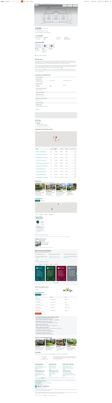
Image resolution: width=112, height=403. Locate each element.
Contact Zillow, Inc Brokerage (39, 384)
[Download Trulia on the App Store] (40, 386)
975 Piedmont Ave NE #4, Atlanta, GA (42, 157)
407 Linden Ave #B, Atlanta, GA (41, 168)
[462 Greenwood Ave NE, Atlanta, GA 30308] (61, 342)
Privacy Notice (70, 389)
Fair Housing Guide (46, 389)
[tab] (37, 201)
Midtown (49, 32)
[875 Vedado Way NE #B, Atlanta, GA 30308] (40, 342)
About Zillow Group (41, 389)
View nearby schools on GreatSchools (42, 234)
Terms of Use (60, 389)
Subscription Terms (64, 389)
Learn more (67, 236)
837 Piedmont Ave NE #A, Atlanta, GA (42, 177)
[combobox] (14, 1)
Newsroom (52, 389)
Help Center (52, 395)
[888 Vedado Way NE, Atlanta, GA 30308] (50, 342)
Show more (38, 313)
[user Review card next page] (77, 273)
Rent (27, 1)
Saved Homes (86, 1)
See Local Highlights (44, 244)
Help (67, 389)
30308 (50, 3)
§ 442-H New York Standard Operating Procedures (40, 381)
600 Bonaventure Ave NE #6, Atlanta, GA (42, 163)
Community (40, 264)
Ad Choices (73, 389)
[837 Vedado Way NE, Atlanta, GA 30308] (71, 186)
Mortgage (31, 1)
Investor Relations (56, 389)
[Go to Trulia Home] (3, 1)
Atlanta (46, 3)
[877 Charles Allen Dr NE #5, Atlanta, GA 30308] (71, 342)
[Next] (76, 189)
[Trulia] (36, 386)
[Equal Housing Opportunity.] (45, 395)
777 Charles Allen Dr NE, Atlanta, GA (41, 154)
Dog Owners (46, 264)
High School (51, 214)
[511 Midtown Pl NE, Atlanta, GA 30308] (50, 186)
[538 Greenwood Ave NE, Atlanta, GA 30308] (61, 186)
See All (37, 289)
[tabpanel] (56, 305)
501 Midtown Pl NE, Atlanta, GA (41, 151)
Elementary (41, 214)
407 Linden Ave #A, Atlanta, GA (41, 174)
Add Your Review (56, 282)
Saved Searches (93, 1)
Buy (24, 1)
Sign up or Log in (101, 1)
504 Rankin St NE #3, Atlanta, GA (41, 171)
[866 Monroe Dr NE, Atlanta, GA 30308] (40, 186)
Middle (46, 214)
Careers (50, 389)
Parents (51, 264)
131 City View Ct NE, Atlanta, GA (41, 160)
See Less (38, 109)
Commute (55, 264)
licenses (39, 380)
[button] (22, 1)
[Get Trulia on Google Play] (46, 386)
